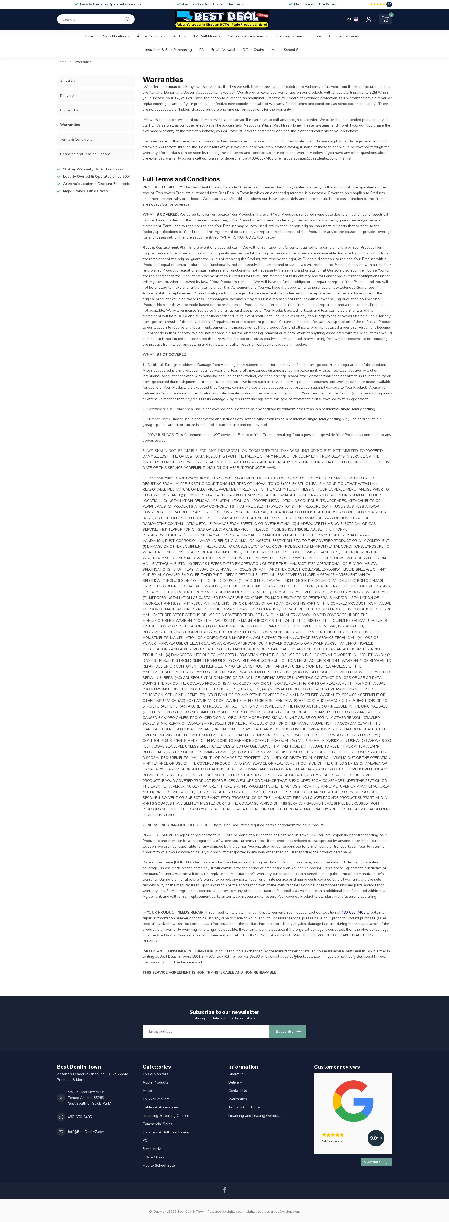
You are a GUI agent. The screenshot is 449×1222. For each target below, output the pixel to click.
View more (372, 1162)
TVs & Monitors (113, 36)
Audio (178, 36)
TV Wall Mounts (206, 36)
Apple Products (149, 36)
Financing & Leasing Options (298, 36)
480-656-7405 (80, 1116)
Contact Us (69, 110)
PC (201, 49)
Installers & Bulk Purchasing (168, 49)
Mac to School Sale (288, 49)
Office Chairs (253, 49)
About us (67, 81)
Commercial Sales (344, 36)
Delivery (67, 95)
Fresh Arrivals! (223, 49)
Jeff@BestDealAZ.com (86, 1131)
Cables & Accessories (246, 36)
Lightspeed (234, 1211)
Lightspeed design (260, 1211)
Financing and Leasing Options (85, 153)
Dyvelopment (290, 1211)
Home (88, 36)
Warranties (83, 62)
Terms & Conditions (76, 139)
